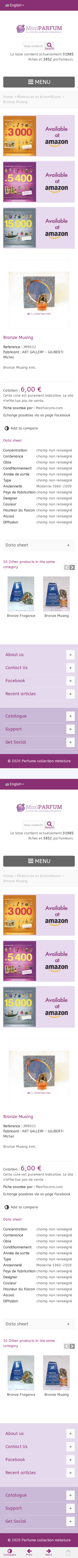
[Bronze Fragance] (21, 594)
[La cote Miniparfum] (39, 29)
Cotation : (12, 390)
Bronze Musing (56, 616)
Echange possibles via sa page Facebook (36, 415)
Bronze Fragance (21, 616)
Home (8, 97)
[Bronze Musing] (56, 594)
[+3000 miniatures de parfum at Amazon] (39, 136)
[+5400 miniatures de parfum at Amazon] (39, 182)
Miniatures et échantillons (39, 97)
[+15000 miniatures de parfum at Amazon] (39, 228)
